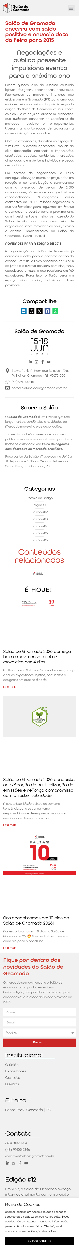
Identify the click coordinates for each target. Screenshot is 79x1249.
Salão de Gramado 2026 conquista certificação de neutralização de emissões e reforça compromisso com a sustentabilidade (39, 787)
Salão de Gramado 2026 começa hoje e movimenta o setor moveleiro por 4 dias (37, 657)
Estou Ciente (39, 1240)
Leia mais (9, 687)
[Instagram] (36, 361)
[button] (71, 8)
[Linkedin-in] (30, 361)
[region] (39, 1223)
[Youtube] (48, 361)
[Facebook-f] (42, 361)
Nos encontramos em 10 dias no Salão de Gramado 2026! (36, 920)
